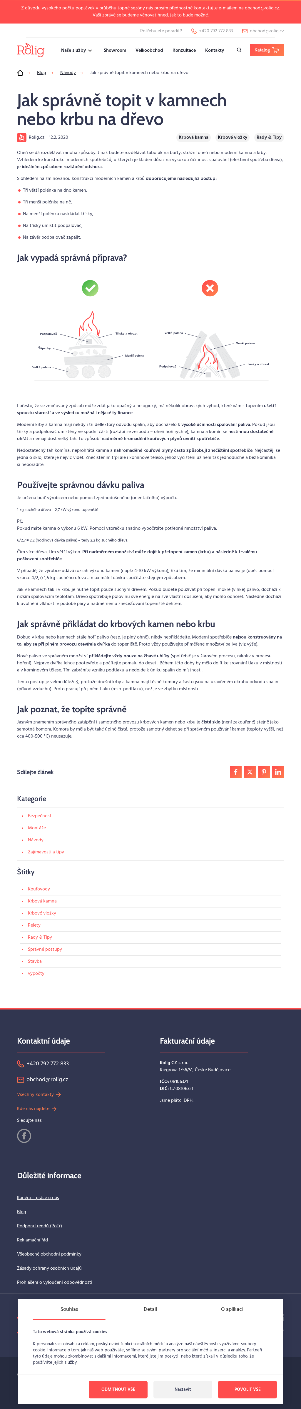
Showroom (115, 50)
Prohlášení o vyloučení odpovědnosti (54, 1282)
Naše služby (73, 50)
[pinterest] (264, 772)
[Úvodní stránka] (20, 73)
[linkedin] (278, 772)
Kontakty (214, 50)
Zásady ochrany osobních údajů (49, 1268)
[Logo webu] (30, 50)
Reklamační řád (32, 1240)
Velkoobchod (149, 50)
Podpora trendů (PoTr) (39, 1226)
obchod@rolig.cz (262, 8)
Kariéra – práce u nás (38, 1198)
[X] (250, 772)
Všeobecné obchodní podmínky (49, 1254)
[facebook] (236, 772)
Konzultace (184, 50)
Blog (21, 1212)
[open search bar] (239, 50)
